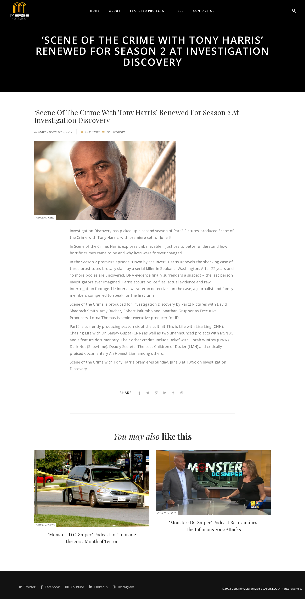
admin (42, 132)
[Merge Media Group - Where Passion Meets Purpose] (19, 10)
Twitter (29, 587)
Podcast (162, 513)
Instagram (126, 587)
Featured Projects (147, 11)
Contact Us (204, 11)
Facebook (52, 587)
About (115, 11)
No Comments (116, 132)
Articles (41, 217)
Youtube (77, 587)
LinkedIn (101, 587)
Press (179, 11)
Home (95, 11)
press (51, 217)
